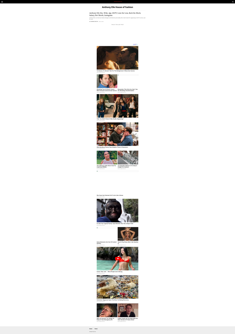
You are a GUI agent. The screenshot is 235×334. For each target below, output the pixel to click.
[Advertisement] (117, 34)
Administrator (94, 21)
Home (90, 328)
